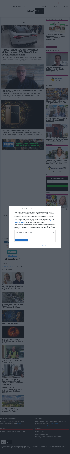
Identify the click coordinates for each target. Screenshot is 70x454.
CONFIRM (21, 240)
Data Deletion (27, 245)
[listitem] (35, 232)
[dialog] (35, 227)
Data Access (35, 245)
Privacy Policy (43, 245)
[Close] (58, 209)
